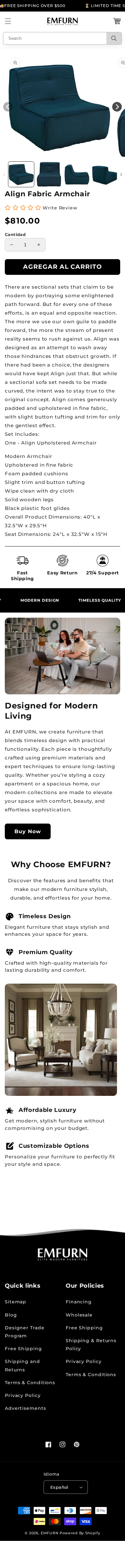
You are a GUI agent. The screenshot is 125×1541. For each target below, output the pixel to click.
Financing (79, 1302)
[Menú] (8, 21)
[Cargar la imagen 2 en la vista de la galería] (49, 174)
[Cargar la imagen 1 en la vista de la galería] (21, 174)
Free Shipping (23, 1348)
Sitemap (15, 1302)
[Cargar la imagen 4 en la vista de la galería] (105, 174)
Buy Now (27, 831)
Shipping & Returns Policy (91, 1344)
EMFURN (49, 1533)
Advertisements (25, 1408)
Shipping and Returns (22, 1365)
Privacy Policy (23, 1395)
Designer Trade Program (25, 1332)
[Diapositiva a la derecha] (121, 174)
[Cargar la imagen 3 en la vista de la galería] (77, 174)
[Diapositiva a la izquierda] (4, 174)
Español (59, 1487)
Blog (11, 1315)
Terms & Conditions (30, 1382)
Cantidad (15, 234)
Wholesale (79, 1315)
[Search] (113, 38)
